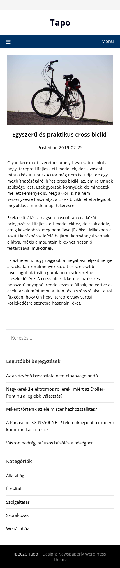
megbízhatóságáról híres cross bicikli (43, 181)
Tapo (60, 22)
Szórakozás (17, 515)
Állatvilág (15, 475)
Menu (107, 41)
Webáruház (17, 528)
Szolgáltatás (18, 502)
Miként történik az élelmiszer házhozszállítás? (51, 409)
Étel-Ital (13, 489)
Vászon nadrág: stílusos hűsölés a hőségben (50, 443)
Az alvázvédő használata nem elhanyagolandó (52, 375)
